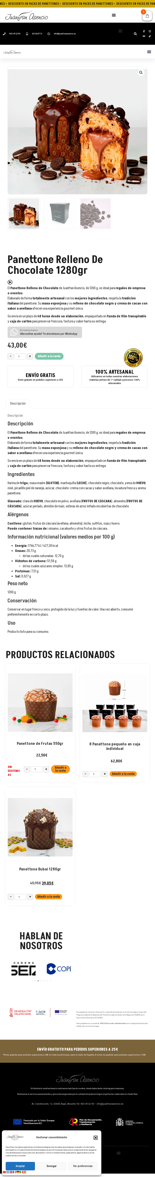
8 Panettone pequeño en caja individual (114, 746)
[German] (18, 1172)
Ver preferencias (83, 1166)
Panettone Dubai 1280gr (40, 869)
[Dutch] (8, 1172)
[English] (11, 1172)
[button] (96, 1138)
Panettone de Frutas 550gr (40, 743)
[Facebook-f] (143, 31)
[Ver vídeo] (10, 282)
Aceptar (20, 1166)
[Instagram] (149, 31)
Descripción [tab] (18, 403)
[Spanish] (25, 1172)
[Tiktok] (149, 36)
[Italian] (21, 1172)
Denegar (52, 1166)
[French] (14, 1172)
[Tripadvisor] (143, 36)
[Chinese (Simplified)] (4, 1172)
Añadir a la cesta (49, 356)
